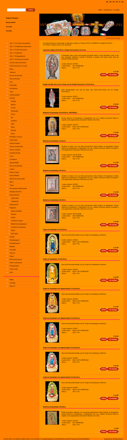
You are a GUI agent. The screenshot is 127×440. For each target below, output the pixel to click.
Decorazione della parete (18, 188)
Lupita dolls (15, 198)
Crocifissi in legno (17, 221)
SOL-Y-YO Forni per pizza (18, 50)
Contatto (116, 10)
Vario (11, 92)
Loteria (12, 169)
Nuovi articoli (10, 22)
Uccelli (13, 108)
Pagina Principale (12, 18)
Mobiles (12, 246)
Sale (11, 272)
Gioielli (12, 237)
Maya (11, 69)
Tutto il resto (14, 269)
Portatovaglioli (14, 240)
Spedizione (108, 10)
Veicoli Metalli (14, 175)
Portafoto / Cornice (16, 137)
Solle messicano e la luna (18, 66)
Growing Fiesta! (15, 153)
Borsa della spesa (16, 259)
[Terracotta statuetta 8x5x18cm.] (52, 79)
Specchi (12, 253)
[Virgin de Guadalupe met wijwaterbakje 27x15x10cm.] (52, 312)
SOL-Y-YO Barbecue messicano (20, 46)
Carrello (9, 31)
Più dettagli (113, 75)
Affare (100, 10)
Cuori (11, 156)
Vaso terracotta (15, 79)
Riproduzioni (14, 204)
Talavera (13, 72)
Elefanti (13, 130)
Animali (12, 98)
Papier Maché (14, 195)
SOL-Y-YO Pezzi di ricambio (19, 59)
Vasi (11, 82)
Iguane (13, 104)
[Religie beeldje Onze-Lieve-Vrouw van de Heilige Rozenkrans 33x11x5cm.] (52, 107)
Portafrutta (13, 85)
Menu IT (12, 286)
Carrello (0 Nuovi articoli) (113, 38)
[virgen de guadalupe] (52, 135)
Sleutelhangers (15, 243)
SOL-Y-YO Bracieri (16, 53)
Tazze (12, 185)
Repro (13, 230)
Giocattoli (13, 250)
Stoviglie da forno (15, 192)
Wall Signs (14, 234)
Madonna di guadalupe (19, 224)
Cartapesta (14, 201)
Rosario (13, 214)
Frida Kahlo (13, 140)
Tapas (12, 256)
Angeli (13, 217)
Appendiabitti (14, 163)
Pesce (13, 114)
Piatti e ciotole (14, 172)
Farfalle (13, 101)
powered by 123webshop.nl (113, 439)
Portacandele (14, 266)
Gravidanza (13, 88)
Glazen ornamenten (16, 146)
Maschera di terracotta (17, 179)
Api (12, 117)
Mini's (12, 182)
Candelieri (13, 159)
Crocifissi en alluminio (18, 227)
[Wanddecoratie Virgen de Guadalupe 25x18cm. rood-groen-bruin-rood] (52, 424)
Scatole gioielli (15, 95)
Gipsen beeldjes (16, 211)
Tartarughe (14, 111)
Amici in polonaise (16, 263)
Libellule (14, 121)
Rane (13, 127)
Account (9, 27)
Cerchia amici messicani (18, 63)
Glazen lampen (15, 143)
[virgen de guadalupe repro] (52, 164)
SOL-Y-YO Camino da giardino (20, 43)
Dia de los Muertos (16, 75)
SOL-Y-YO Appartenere (17, 56)
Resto (13, 134)
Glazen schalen (15, 150)
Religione (13, 208)
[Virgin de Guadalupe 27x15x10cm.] (52, 253)
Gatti (12, 124)
